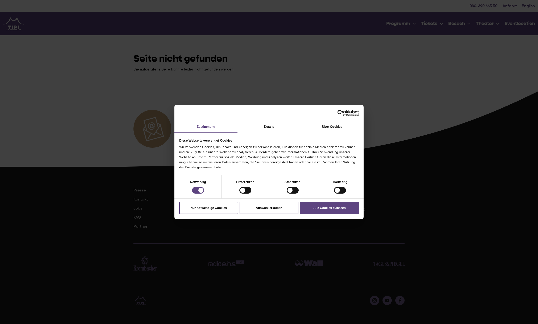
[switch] (245, 190)
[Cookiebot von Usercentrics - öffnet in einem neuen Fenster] (340, 113)
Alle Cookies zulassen (329, 208)
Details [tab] (269, 126)
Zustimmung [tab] (206, 126)
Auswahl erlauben (269, 208)
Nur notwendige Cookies (208, 208)
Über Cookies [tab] (332, 126)
